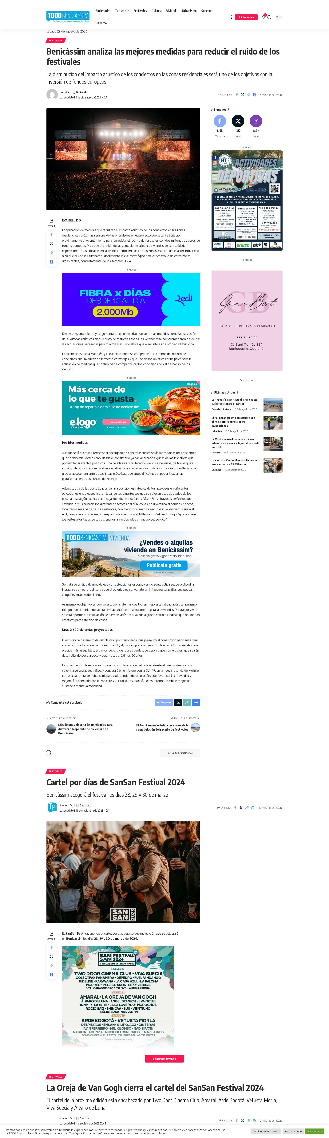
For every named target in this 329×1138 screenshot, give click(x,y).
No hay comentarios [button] (182, 753)
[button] (231, 17)
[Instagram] (256, 126)
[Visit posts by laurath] (52, 94)
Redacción (66, 805)
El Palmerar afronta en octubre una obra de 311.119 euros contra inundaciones (233, 421)
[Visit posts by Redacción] (52, 807)
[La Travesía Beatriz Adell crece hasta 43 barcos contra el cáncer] (273, 405)
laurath (64, 92)
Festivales (55, 40)
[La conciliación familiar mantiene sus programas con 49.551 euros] (273, 465)
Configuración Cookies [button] (266, 1131)
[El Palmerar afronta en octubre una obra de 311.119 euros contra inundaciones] (273, 423)
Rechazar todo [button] (293, 1131)
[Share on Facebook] (236, 95)
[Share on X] (242, 95)
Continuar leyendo (164, 1058)
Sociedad (227, 409)
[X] (238, 126)
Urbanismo (217, 431)
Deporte (216, 409)
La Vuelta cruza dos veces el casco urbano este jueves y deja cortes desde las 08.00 (235, 443)
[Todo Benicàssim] (67, 17)
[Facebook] (220, 126)
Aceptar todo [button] (314, 1131)
